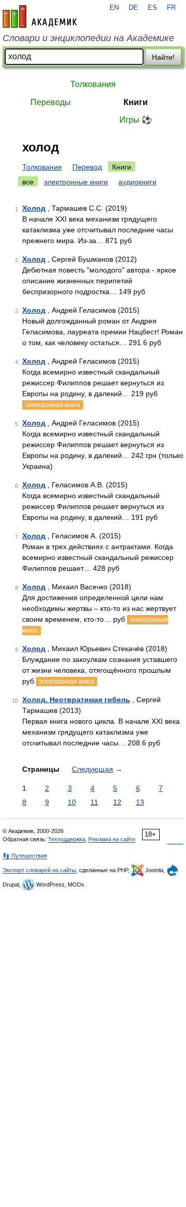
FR (171, 7)
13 (140, 802)
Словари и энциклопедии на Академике (88, 38)
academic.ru (40, 16)
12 (117, 802)
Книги (135, 102)
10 (72, 802)
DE (133, 7)
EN (114, 7)
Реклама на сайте (111, 839)
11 (94, 802)
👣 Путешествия (25, 856)
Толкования (93, 84)
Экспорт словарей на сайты (39, 870)
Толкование (42, 167)
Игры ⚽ (135, 119)
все (28, 182)
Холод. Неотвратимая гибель (76, 699)
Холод (33, 208)
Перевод (87, 167)
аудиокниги (137, 182)
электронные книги (76, 182)
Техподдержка (66, 839)
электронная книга (52, 405)
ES (152, 7)
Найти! (163, 57)
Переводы (50, 102)
